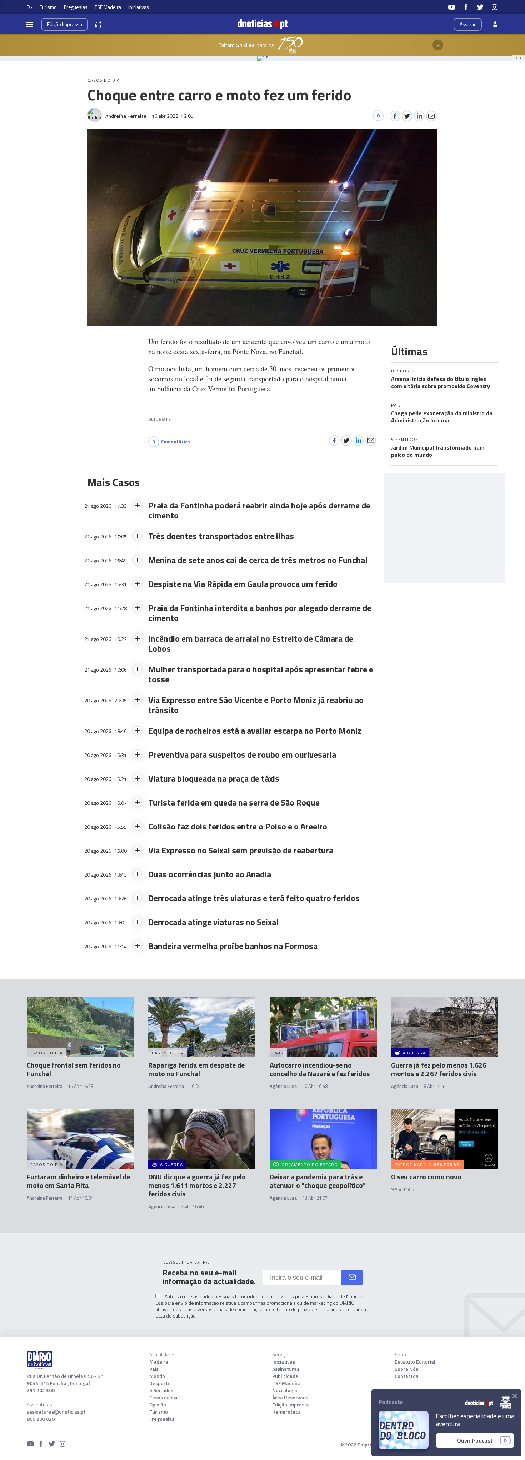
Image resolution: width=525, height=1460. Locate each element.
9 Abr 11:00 (402, 1189)
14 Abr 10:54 (80, 1197)
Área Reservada (290, 1397)
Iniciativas (138, 7)
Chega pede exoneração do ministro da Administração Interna (441, 417)
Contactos (406, 1376)
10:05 (194, 1086)
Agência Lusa (283, 1086)
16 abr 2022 (173, 116)
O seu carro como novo (426, 1176)
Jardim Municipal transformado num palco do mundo (438, 451)
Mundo (157, 1376)
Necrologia (284, 1390)
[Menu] (29, 24)
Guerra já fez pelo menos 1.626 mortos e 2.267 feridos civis (438, 1069)
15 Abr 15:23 (80, 1086)
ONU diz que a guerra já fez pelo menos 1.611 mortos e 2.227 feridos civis (197, 1185)
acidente (159, 419)
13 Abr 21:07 (315, 1197)
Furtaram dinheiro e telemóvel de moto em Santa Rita (78, 1181)
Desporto (160, 1383)
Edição (64, 24)
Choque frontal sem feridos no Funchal (74, 1069)
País (154, 1369)
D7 (30, 7)
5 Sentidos (161, 1390)
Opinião (157, 1404)
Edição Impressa (291, 1404)
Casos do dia (163, 1397)
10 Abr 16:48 (315, 1086)
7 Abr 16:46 (192, 1206)
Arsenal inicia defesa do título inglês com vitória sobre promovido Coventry (440, 382)
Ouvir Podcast (475, 1440)
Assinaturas (285, 1369)
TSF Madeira (108, 7)
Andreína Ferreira (44, 1086)
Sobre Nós (406, 1369)
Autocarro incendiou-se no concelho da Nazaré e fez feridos (320, 1069)
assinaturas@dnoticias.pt (56, 1411)
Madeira (158, 1361)
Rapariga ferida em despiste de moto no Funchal (196, 1069)
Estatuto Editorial (415, 1361)
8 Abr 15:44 (435, 1086)
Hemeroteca (286, 1411)
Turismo (48, 7)
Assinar (468, 24)
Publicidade (285, 1376)
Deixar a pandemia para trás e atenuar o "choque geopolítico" (318, 1181)
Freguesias (76, 7)
